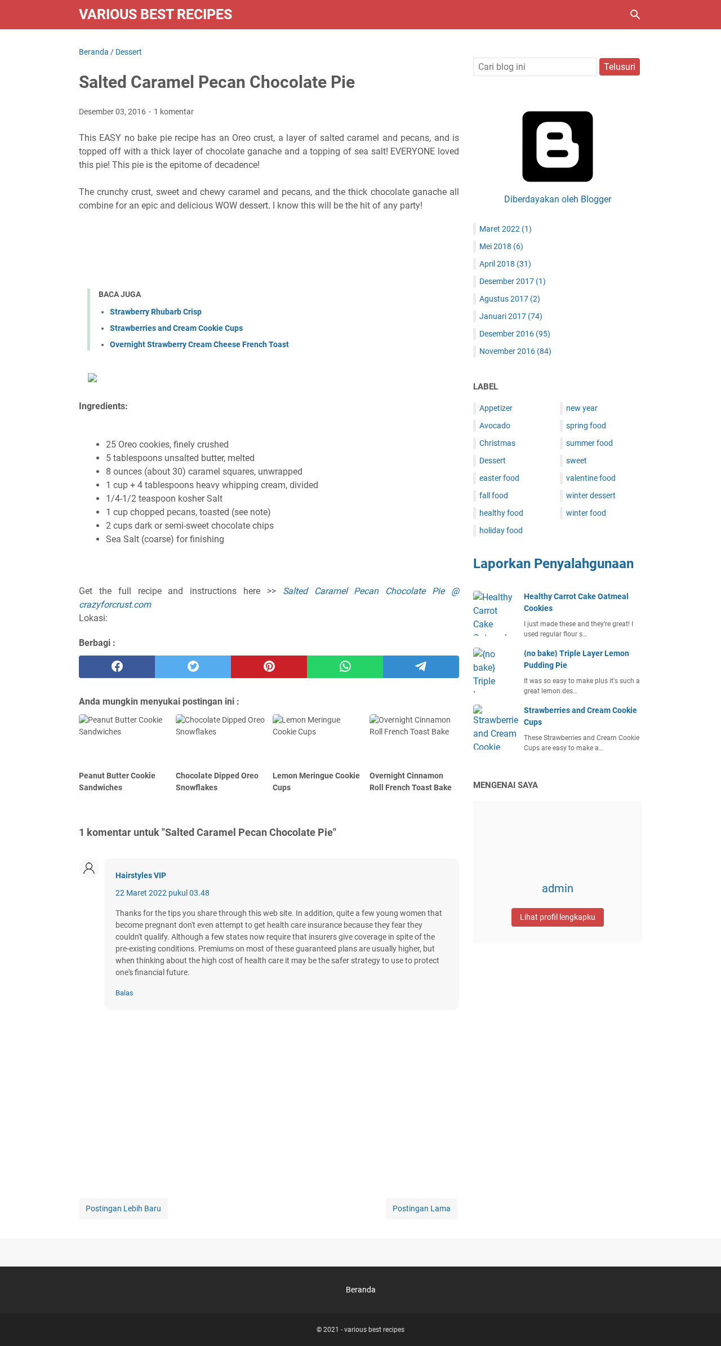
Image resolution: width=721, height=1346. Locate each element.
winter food (586, 512)
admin (557, 888)
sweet (576, 460)
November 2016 (515, 351)
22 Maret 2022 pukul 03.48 (162, 892)
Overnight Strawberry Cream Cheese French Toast (199, 344)
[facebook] (117, 667)
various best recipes (155, 14)
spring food (586, 425)
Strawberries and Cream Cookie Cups (176, 328)
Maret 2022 (505, 228)
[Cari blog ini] (635, 14)
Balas (124, 993)
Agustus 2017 (509, 298)
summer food (589, 443)
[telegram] (421, 667)
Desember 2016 (514, 333)
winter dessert (591, 495)
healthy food (501, 512)
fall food (493, 495)
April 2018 (505, 263)
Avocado (494, 425)
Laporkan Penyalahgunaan (553, 564)
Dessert (492, 460)
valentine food (591, 477)
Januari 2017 (510, 316)
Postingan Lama (422, 1208)
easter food (499, 477)
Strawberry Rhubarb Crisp (156, 311)
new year (582, 408)
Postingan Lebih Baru (123, 1208)
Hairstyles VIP (140, 875)
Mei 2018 (501, 246)
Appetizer (496, 408)
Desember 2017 (512, 281)
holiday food (501, 530)
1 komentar (174, 111)
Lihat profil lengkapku (557, 917)
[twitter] (193, 667)
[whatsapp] (345, 667)
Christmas (497, 443)
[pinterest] (269, 667)
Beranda (361, 1289)
